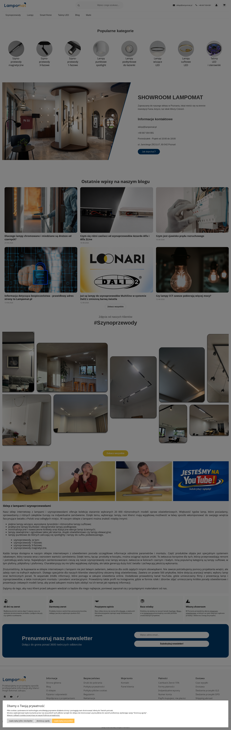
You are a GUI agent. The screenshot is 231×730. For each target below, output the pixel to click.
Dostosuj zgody (43, 721)
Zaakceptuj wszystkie (63, 721)
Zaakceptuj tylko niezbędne (20, 721)
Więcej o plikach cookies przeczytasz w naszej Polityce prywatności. (33, 715)
